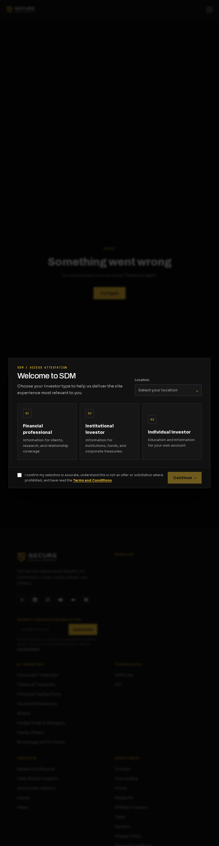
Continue (184, 477)
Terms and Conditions (92, 480)
